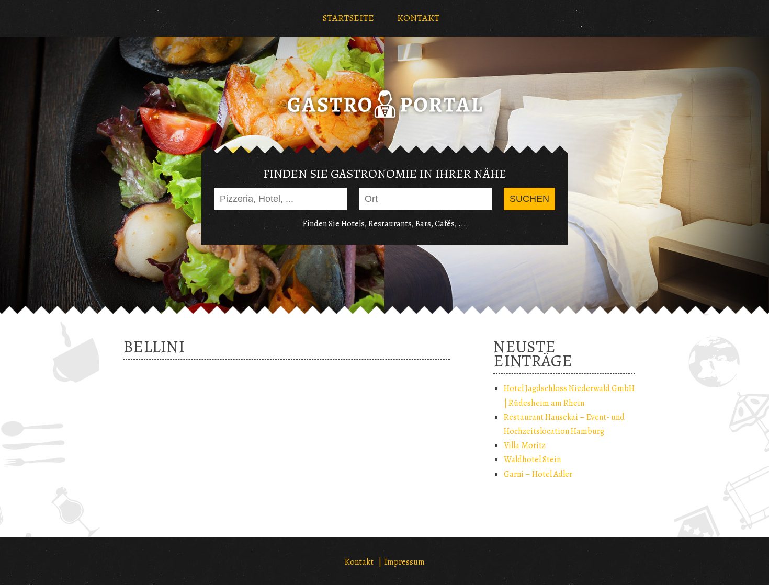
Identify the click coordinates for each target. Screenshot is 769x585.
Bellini (154, 346)
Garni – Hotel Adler (538, 474)
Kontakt (359, 562)
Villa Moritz (525, 445)
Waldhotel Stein (532, 459)
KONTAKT (418, 18)
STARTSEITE (348, 18)
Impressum (404, 562)
